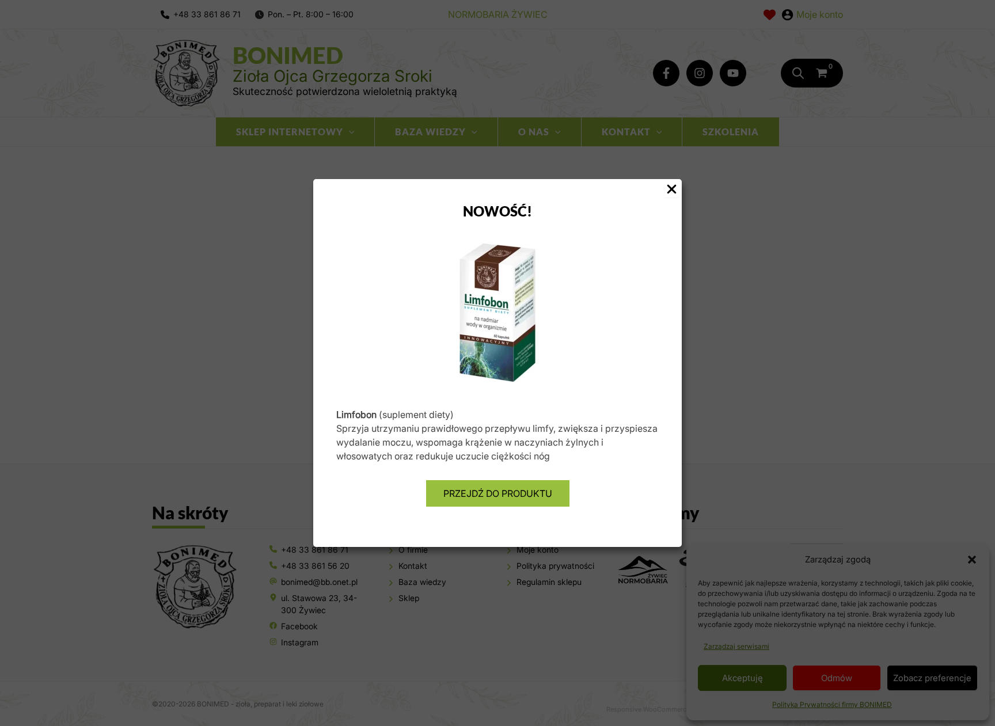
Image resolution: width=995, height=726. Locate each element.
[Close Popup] (671, 189)
